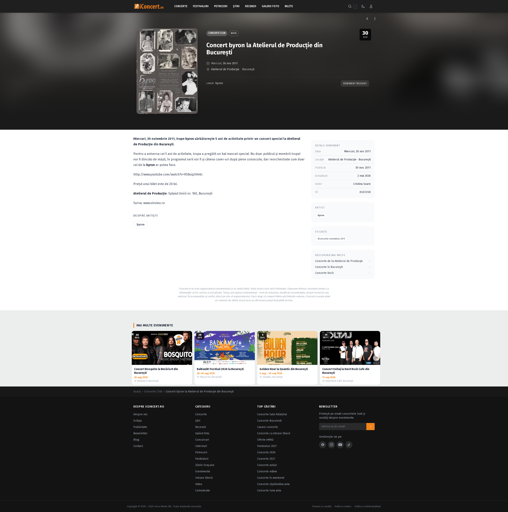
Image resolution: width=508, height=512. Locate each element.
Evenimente (202, 471)
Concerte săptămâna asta (273, 484)
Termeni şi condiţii (321, 506)
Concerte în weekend (270, 477)
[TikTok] (348, 444)
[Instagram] (331, 444)
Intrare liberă (204, 477)
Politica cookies (343, 506)
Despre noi (140, 414)
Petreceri (220, 6)
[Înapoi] (367, 19)
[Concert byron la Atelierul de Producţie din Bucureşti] (167, 71)
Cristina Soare (362, 184)
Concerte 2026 (266, 452)
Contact (138, 446)
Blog (136, 439)
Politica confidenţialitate (368, 506)
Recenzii (250, 6)
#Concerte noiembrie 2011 (331, 238)
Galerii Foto (270, 6)
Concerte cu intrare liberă (273, 433)
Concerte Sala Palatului (272, 414)
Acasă (137, 391)
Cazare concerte (267, 427)
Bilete (289, 6)
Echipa (137, 420)
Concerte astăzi (267, 465)
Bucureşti (248, 69)
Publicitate (140, 427)
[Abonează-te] (370, 426)
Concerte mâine (267, 471)
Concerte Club (216, 33)
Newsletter (140, 433)
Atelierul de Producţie (225, 69)
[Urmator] (376, 358)
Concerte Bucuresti (269, 420)
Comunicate (202, 490)
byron (219, 83)
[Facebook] (322, 444)
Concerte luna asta (269, 490)
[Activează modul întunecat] (363, 6)
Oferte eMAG (265, 439)
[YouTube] (340, 444)
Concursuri (202, 439)
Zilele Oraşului (204, 465)
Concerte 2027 (266, 458)
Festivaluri (201, 6)
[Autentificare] (371, 6)
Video (198, 484)
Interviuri (201, 446)
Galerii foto (202, 433)
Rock (234, 33)
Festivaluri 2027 (267, 446)
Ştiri (236, 6)
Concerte (180, 6)
